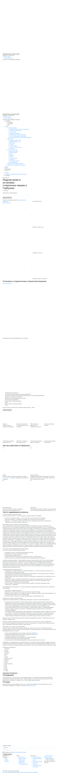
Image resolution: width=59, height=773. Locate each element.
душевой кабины (13, 152)
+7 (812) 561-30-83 (8, 58)
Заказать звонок (48, 757)
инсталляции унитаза (14, 160)
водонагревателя (13, 162)
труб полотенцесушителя (15, 147)
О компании (7, 121)
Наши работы (8, 169)
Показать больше (7, 409)
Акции (6, 167)
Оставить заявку (6, 56)
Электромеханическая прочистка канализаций (20, 137)
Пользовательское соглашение (30, 772)
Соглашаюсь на (15, 752)
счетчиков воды (13, 158)
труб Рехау (12, 148)
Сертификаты (14, 673)
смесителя (12, 159)
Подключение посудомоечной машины (16, 165)
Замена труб (10, 138)
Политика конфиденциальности (10, 772)
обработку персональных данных (18, 752)
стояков (11, 144)
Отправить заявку (7, 754)
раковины (12, 155)
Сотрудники (10, 123)
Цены (6, 166)
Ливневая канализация (15, 133)
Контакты (7, 170)
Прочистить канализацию (15, 130)
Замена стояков (22, 758)
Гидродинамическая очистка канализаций (19, 129)
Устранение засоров (12, 127)
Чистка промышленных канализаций (18, 136)
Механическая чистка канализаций (18, 134)
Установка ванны (36, 757)
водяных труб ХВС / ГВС (15, 140)
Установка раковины (37, 761)
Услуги (6, 126)
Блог (8, 125)
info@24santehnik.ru (31, 685)
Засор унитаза (13, 132)
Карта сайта (20, 772)
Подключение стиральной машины (15, 163)
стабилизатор (35, 634)
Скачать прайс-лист (7, 283)
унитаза (11, 156)
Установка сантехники (12, 149)
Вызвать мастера (7, 197)
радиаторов (12, 143)
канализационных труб (15, 141)
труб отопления (13, 145)
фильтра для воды (14, 151)
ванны (11, 154)
